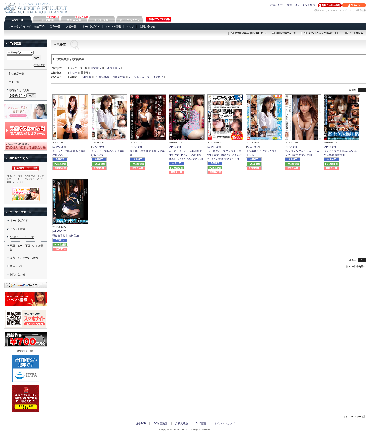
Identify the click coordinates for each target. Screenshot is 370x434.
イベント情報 (113, 26)
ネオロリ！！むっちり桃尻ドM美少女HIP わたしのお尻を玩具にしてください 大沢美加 (186, 155)
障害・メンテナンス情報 (301, 5)
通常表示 (96, 68)
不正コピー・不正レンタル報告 (26, 247)
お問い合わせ (147, 26)
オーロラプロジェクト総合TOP (27, 26)
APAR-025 (330, 146)
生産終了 (158, 77)
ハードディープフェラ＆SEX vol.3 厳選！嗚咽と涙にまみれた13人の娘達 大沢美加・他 (224, 155)
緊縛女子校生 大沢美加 (65, 235)
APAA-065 (137, 146)
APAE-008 (214, 146)
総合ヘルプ (276, 5)
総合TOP (141, 423)
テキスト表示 (112, 68)
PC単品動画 (102, 77)
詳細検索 (39, 65)
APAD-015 (175, 146)
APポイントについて (22, 237)
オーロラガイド (91, 26)
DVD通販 (86, 77)
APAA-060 (98, 146)
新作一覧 (55, 26)
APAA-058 (59, 146)
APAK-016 (292, 146)
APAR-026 (59, 231)
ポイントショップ (139, 77)
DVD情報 (201, 423)
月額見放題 (118, 77)
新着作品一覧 (16, 73)
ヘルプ (130, 26)
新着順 (73, 72)
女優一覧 (71, 26)
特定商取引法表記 (25, 351)
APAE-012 (253, 146)
